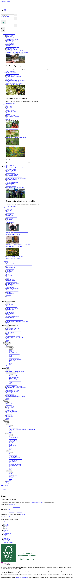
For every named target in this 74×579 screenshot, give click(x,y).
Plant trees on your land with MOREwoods (16, 178)
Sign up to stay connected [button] (6, 521)
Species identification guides (12, 47)
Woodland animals (10, 41)
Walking (8, 114)
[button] (9, 301)
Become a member (10, 263)
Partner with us (9, 275)
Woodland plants (10, 43)
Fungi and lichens (10, 44)
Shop (4, 9)
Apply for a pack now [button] (11, 206)
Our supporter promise (11, 217)
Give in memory (10, 284)
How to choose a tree (11, 170)
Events (7, 112)
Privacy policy (6, 540)
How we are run (10, 213)
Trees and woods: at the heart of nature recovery (17, 52)
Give (7, 278)
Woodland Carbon (10, 183)
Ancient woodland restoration (13, 81)
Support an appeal (10, 280)
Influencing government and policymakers (16, 80)
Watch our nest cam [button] (10, 71)
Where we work (10, 211)
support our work (16, 507)
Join (7, 262)
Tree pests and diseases (11, 37)
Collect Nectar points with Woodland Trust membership (19, 265)
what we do (19, 512)
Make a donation (10, 279)
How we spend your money (12, 291)
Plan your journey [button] (10, 165)
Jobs (4, 531)
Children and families (11, 115)
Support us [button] (5, 261)
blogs (9, 509)
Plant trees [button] (5, 166)
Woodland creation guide (12, 182)
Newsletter (5, 534)
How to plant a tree (10, 173)
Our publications (10, 222)
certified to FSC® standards (22, 577)
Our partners (9, 220)
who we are (11, 512)
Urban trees (9, 79)
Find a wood (9, 106)
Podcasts (8, 119)
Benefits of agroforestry (11, 179)
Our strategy (9, 210)
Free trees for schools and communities (15, 167)
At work (8, 296)
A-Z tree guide (9, 35)
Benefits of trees (10, 40)
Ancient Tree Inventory (11, 49)
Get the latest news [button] (10, 103)
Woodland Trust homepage (36, 502)
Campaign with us (10, 75)
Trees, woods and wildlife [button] (9, 34)
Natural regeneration (11, 186)
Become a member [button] (5, 13)
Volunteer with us (10, 269)
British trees (9, 36)
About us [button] (5, 207)
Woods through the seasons (12, 116)
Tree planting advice (11, 169)
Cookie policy (6, 539)
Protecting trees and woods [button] (9, 72)
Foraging (8, 108)
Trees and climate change (12, 39)
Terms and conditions (8, 542)
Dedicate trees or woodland (12, 283)
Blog (4, 10)
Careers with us (9, 218)
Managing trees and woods (12, 180)
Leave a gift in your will (11, 282)
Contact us (5, 530)
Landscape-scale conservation (13, 84)
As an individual (10, 293)
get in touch (23, 514)
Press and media (7, 533)
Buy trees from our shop (11, 175)
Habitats (8, 45)
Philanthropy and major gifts (12, 288)
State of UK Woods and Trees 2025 (14, 51)
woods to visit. (12, 504)
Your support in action (11, 276)
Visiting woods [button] (6, 105)
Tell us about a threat (11, 78)
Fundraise (8, 292)
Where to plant (9, 171)
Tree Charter (9, 272)
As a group (8, 295)
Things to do (9, 107)
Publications (6, 535)
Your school (9, 271)
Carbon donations (10, 287)
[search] (15, 15)
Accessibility (6, 538)
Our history (9, 214)
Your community (10, 270)
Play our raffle (9, 285)
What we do (9, 209)
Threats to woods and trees (12, 74)
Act (7, 266)
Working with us (10, 215)
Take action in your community (13, 76)
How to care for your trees (12, 174)
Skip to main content (5, 1)
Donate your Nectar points (12, 289)
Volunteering (9, 219)
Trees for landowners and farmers (14, 177)
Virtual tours (9, 118)
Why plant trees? (10, 184)
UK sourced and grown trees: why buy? (15, 187)
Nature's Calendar (10, 48)
